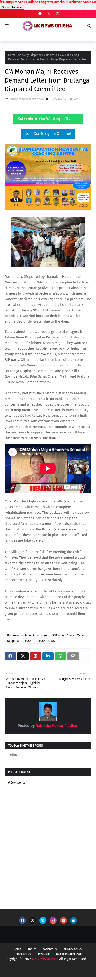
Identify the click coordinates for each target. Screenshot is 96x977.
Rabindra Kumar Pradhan (26, 99)
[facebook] (40, 14)
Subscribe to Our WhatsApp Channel (48, 119)
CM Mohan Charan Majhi (68, 635)
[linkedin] (73, 920)
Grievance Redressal (69, 954)
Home (12, 55)
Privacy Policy (73, 949)
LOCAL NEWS (47, 641)
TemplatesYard (45, 969)
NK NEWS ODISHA (45, 959)
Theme (83, 969)
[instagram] (57, 14)
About (32, 949)
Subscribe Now (12, 7)
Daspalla (13, 641)
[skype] (42, 920)
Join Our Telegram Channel (48, 134)
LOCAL (29, 641)
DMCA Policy (23, 954)
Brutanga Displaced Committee (38, 55)
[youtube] (63, 920)
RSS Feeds (44, 954)
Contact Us (50, 949)
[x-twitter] (49, 14)
